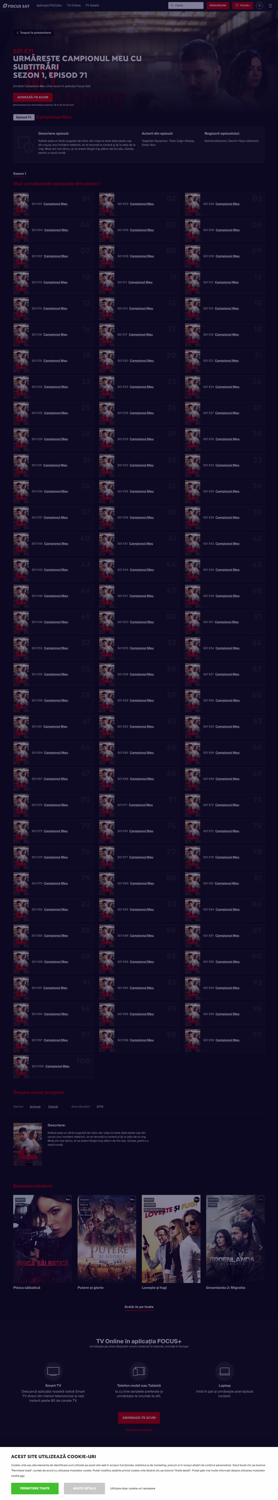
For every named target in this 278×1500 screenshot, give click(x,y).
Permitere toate (35, 1488)
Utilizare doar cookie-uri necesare (132, 1488)
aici (22, 1476)
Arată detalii (84, 1488)
